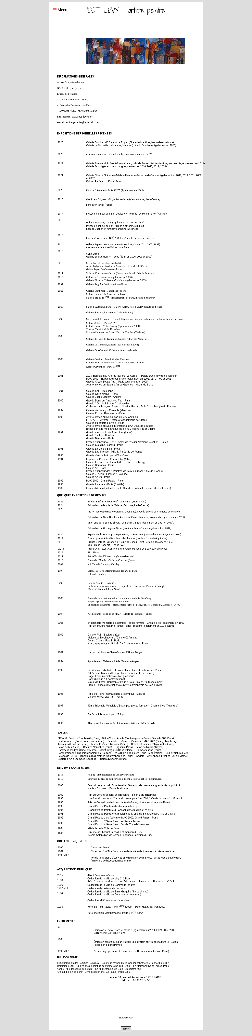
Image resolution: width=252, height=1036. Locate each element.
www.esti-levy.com (82, 116)
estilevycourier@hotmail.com (82, 122)
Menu (62, 9)
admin (126, 1029)
